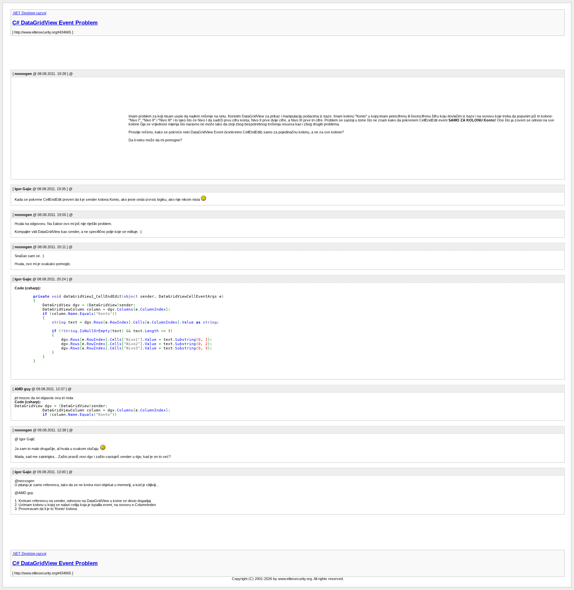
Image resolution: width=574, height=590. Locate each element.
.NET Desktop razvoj (29, 13)
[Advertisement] (131, 55)
